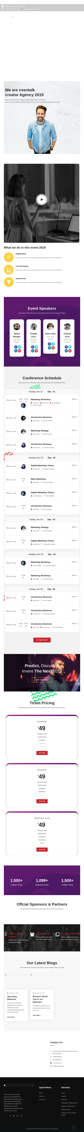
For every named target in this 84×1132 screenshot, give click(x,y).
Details (74, 399)
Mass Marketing (38, 479)
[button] (42, 679)
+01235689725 (57, 1060)
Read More (10, 1017)
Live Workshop (22, 266)
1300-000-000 (15, 9)
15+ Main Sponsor (70, 933)
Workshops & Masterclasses (69, 1103)
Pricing (65, 16)
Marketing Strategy (40, 431)
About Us (39, 16)
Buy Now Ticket (42, 640)
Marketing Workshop (40, 399)
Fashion (63, 1096)
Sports (63, 1093)
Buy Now (42, 753)
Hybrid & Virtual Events (68, 1106)
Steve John (50, 334)
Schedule (56, 16)
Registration (21, 254)
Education (64, 1099)
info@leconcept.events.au (31, 9)
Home (32, 16)
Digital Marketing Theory (42, 465)
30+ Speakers (42, 933)
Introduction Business (41, 417)
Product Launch (65, 1109)
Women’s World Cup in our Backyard (40, 999)
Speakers (48, 16)
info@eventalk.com (58, 1066)
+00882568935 (57, 1056)
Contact (73, 16)
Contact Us (42, 1099)
